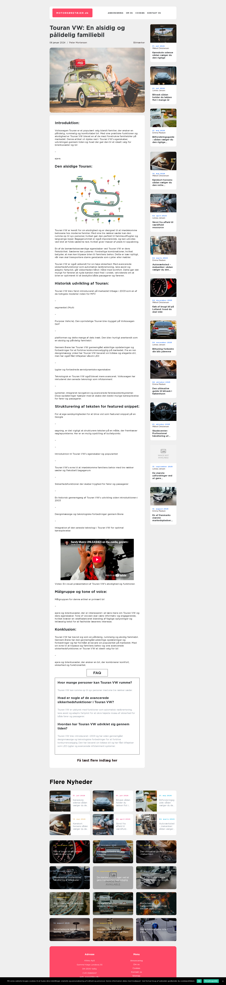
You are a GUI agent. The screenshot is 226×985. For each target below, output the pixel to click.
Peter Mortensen (78, 42)
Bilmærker (139, 42)
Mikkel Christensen (160, 48)
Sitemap (136, 976)
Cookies (140, 13)
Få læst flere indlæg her (97, 760)
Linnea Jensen (158, 90)
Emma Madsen (159, 133)
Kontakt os (154, 13)
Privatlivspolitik (211, 981)
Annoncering (115, 13)
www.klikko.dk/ (92, 977)
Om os (129, 13)
